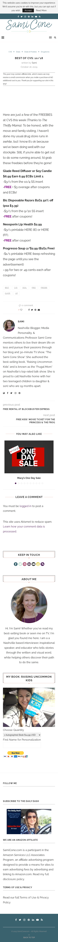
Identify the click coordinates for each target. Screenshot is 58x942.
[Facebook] (16, 564)
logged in (26, 506)
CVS (10, 52)
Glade (7, 293)
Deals (18, 52)
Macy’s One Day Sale (29, 478)
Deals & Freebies (30, 52)
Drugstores (45, 52)
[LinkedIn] (29, 564)
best (7, 288)
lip (16, 293)
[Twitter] (20, 564)
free (34, 288)
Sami (34, 63)
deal (24, 288)
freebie (44, 288)
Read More (41, 10)
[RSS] (42, 564)
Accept (28, 10)
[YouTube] (33, 564)
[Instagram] (38, 564)
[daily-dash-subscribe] (29, 821)
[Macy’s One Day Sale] (29, 456)
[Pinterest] (24, 564)
